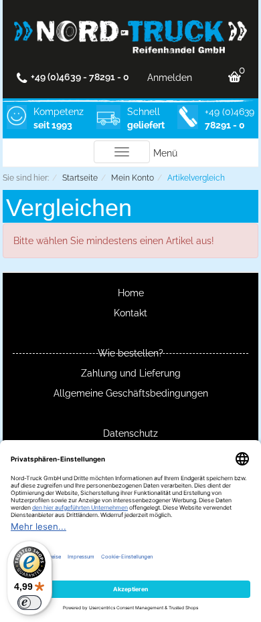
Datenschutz (130, 433)
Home (131, 293)
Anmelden (169, 77)
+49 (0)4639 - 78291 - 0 (80, 77)
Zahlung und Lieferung (131, 373)
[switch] (29, 602)
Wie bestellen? (130, 353)
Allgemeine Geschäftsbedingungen (131, 393)
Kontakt (130, 313)
